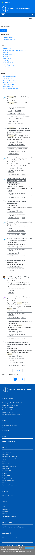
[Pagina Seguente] (23, 379)
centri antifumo (8, 66)
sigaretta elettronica (15, 362)
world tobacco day (14, 266)
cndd (5, 52)
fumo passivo (25, 116)
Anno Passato (8, 86)
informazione (8, 62)
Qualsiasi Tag (7, 48)
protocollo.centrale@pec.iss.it (13, 415)
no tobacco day (9, 54)
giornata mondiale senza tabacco (14, 50)
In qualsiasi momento (9, 76)
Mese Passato (8, 84)
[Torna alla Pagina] (1, 22)
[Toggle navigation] (3, 14)
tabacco (6, 64)
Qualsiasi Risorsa (8, 37)
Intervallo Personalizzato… (11, 88)
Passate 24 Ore (9, 80)
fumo (5, 60)
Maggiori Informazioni (18, 553)
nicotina (18, 110)
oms (5, 56)
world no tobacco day (15, 124)
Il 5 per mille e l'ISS (7, 496)
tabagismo (7, 58)
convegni (6, 68)
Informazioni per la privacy (9, 425)
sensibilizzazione (13, 153)
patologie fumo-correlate (17, 118)
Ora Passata (8, 78)
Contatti (4, 428)
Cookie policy (6, 430)
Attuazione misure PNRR (9, 441)
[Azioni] (2, 2)
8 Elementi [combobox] (17, 371)
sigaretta (11, 113)
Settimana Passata (10, 82)
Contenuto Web (9, 39)
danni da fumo (13, 116)
